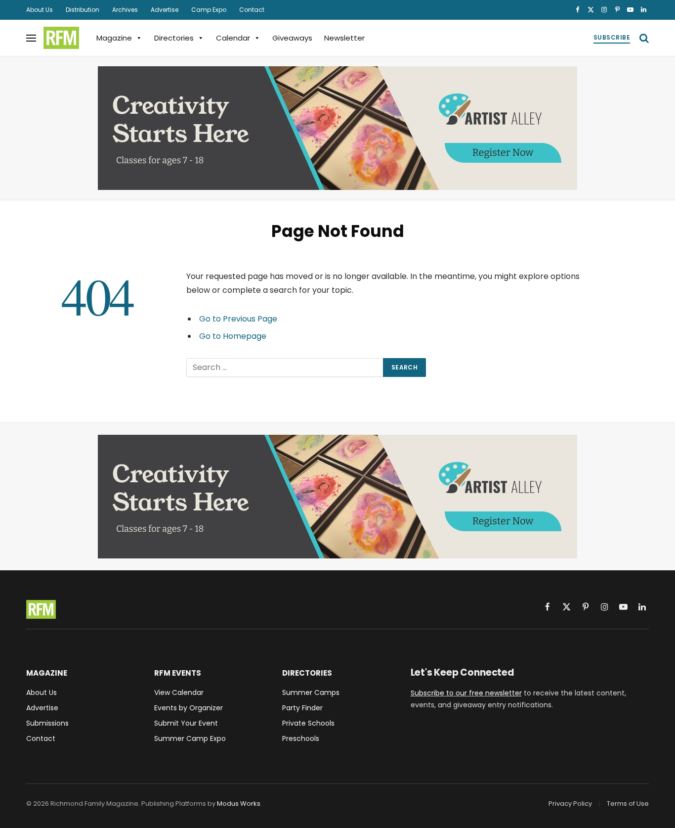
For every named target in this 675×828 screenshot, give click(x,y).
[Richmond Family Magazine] (61, 38)
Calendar (233, 38)
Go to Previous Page (238, 318)
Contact (251, 9)
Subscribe (611, 37)
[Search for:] (285, 367)
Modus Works (238, 803)
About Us (39, 9)
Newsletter (344, 38)
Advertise (164, 9)
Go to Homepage (232, 336)
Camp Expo (208, 9)
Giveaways (292, 38)
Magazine (114, 38)
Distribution (82, 9)
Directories (174, 38)
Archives (125, 9)
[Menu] (31, 38)
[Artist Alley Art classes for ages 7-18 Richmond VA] (337, 128)
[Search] (643, 38)
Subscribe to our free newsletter (466, 693)
